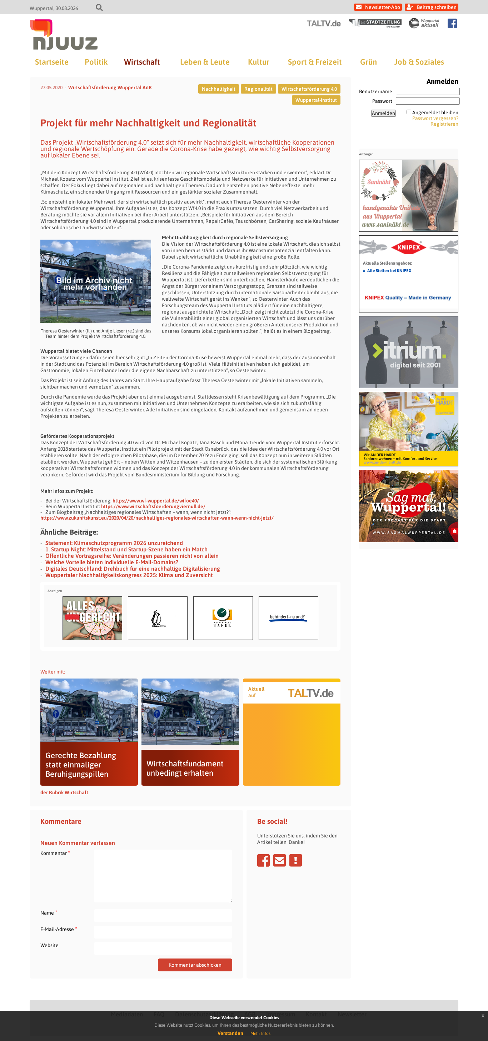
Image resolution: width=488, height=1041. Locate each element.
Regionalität (258, 89)
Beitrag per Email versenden (279, 860)
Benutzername (375, 91)
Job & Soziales (419, 61)
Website (49, 945)
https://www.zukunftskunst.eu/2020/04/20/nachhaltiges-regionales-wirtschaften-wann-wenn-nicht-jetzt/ (157, 518)
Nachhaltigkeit (218, 89)
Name (48, 912)
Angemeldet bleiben (435, 112)
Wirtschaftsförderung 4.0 (309, 89)
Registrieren (444, 124)
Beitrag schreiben (437, 7)
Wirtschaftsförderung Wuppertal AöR (110, 87)
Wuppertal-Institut (316, 100)
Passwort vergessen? (435, 118)
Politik (96, 61)
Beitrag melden (295, 860)
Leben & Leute (205, 61)
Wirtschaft (142, 61)
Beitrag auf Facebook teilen (263, 860)
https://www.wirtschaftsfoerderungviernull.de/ (153, 506)
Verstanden (230, 1033)
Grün (368, 61)
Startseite (52, 61)
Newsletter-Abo (382, 7)
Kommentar (55, 853)
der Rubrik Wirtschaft (64, 792)
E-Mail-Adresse (58, 929)
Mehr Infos (260, 1033)
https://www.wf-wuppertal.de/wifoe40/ (156, 501)
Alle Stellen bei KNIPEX (387, 270)
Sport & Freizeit (315, 61)
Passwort (382, 101)
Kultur (258, 61)
